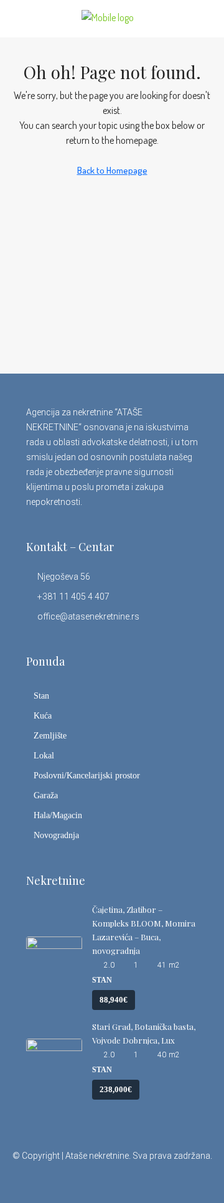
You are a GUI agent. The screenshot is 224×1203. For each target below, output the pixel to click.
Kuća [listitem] (43, 715)
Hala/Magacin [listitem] (58, 815)
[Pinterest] (166, 1181)
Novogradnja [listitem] (56, 835)
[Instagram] (101, 1181)
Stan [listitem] (41, 696)
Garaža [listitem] (46, 795)
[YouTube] (145, 1181)
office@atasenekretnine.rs (88, 616)
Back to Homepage (112, 170)
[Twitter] (79, 1181)
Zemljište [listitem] (50, 735)
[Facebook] (57, 1181)
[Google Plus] (123, 1181)
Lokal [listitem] (44, 755)
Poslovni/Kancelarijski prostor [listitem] (87, 775)
